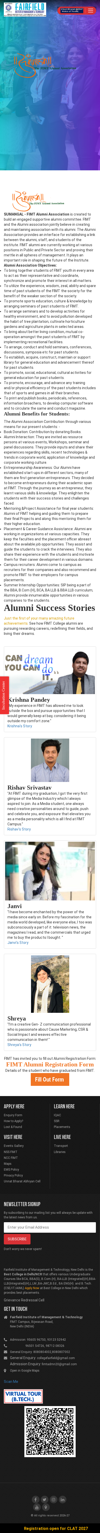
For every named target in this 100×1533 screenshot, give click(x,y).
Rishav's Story (19, 829)
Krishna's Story (19, 726)
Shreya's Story (19, 1045)
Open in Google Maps (24, 1370)
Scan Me (11, 1382)
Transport (61, 1146)
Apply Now (32, 1288)
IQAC (57, 1115)
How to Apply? (13, 1121)
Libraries (60, 1152)
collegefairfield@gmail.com (56, 1358)
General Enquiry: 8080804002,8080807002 (40, 1352)
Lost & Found (13, 1127)
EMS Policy (11, 1169)
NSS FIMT (10, 1152)
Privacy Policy (13, 1175)
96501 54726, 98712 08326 (37, 1346)
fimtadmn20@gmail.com (59, 1364)
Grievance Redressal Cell (24, 1300)
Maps (8, 1164)
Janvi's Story (17, 943)
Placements (62, 1127)
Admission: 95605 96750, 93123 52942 (38, 1339)
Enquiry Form (13, 1115)
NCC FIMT (11, 1158)
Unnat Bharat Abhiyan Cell (22, 1181)
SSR (56, 1121)
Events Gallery (14, 1146)
